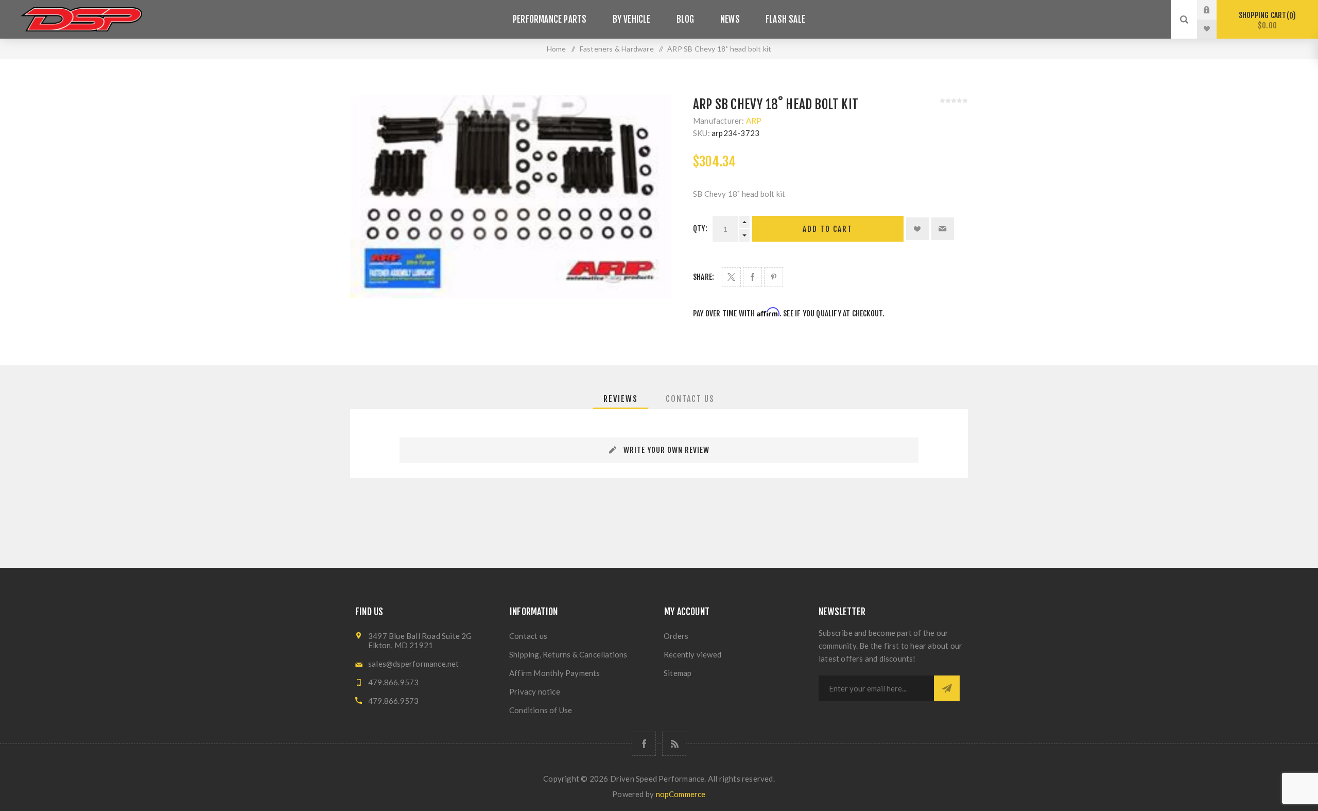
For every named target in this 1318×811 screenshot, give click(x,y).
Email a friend (942, 228)
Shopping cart (1266, 20)
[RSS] (674, 744)
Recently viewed (692, 654)
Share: (703, 277)
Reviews (620, 399)
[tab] (620, 398)
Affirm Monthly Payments (554, 673)
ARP (754, 120)
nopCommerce (681, 794)
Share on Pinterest (773, 276)
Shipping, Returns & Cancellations (568, 654)
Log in (1214, 10)
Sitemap (677, 673)
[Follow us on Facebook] (644, 744)
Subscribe (947, 688)
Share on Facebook (752, 276)
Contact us (528, 635)
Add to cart (828, 229)
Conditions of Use (540, 710)
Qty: (700, 228)
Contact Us (690, 399)
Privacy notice (534, 691)
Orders (676, 635)
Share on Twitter (731, 276)
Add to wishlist (917, 228)
